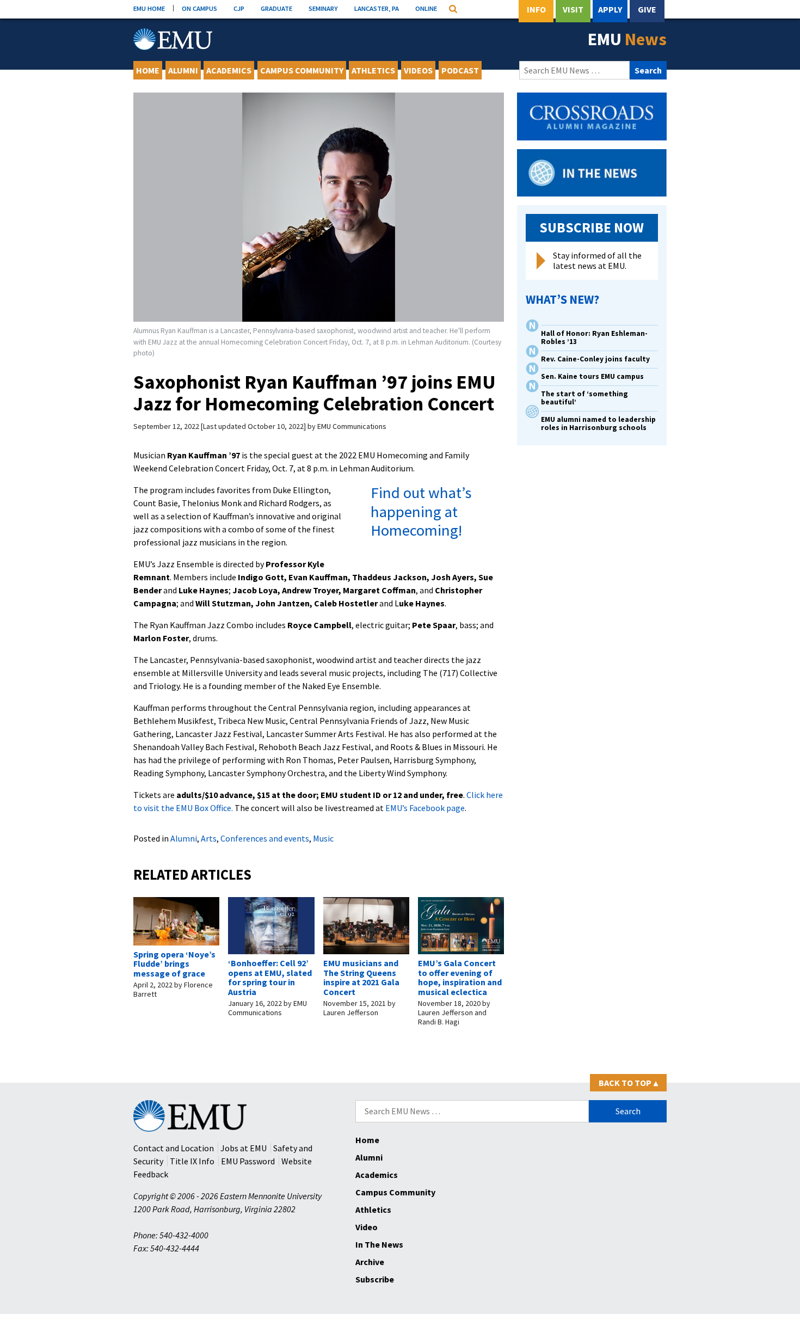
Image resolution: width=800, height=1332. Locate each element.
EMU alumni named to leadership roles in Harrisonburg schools (598, 423)
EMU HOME (149, 8)
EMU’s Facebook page (425, 807)
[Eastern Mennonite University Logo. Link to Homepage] (172, 39)
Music (323, 838)
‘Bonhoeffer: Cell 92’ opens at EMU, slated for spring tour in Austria (270, 977)
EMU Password (248, 1161)
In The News (379, 1244)
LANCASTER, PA (376, 8)
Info (536, 9)
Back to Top (628, 1082)
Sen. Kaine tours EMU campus (592, 376)
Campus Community (301, 70)
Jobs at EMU (243, 1148)
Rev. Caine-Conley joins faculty (595, 359)
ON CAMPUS (199, 8)
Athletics (373, 70)
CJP (238, 8)
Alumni (183, 70)
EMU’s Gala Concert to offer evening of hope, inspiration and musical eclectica (460, 977)
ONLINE (426, 8)
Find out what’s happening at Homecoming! (421, 511)
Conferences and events (264, 838)
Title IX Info (192, 1161)
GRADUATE (276, 8)
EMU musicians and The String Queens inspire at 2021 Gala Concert (361, 977)
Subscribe (374, 1279)
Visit (573, 9)
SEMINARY (323, 8)
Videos (418, 70)
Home (147, 70)
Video (366, 1226)
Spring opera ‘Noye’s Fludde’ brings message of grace (174, 964)
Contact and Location (173, 1148)
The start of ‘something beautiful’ (584, 398)
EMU (627, 39)
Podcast (460, 70)
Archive (369, 1261)
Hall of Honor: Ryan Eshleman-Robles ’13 (594, 337)
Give (647, 9)
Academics (228, 70)
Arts (209, 838)
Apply (610, 9)
